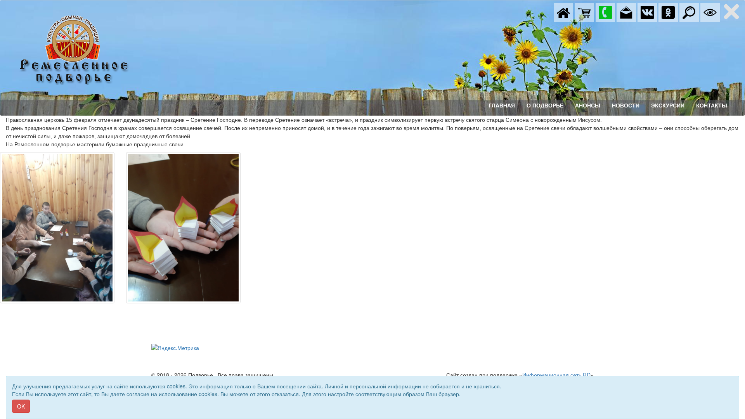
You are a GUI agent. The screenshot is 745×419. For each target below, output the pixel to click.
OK (21, 406)
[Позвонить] (605, 12)
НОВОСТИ (625, 105)
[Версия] (710, 12)
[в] (647, 12)
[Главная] (563, 12)
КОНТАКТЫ (711, 105)
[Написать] (626, 12)
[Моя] (584, 12)
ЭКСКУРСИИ (667, 105)
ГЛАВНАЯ (502, 105)
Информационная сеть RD (556, 375)
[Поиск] (689, 12)
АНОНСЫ (587, 105)
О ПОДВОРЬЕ (545, 105)
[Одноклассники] (668, 12)
